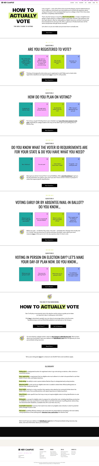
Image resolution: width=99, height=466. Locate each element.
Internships (73, 454)
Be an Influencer (63, 455)
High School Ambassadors (65, 454)
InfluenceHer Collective (54, 454)
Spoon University (53, 451)
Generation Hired (53, 455)
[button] (96, 2)
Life (85, 2)
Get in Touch (73, 451)
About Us (41, 452)
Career (89, 2)
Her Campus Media (43, 451)
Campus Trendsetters (64, 456)
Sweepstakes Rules (43, 457)
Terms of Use (42, 456)
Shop (40, 454)
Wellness (81, 2)
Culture (72, 2)
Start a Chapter (63, 452)
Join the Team (73, 452)
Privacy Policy (42, 455)
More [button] (94, 2)
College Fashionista (53, 452)
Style (76, 2)
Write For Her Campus (64, 451)
